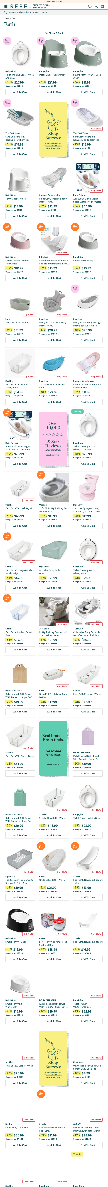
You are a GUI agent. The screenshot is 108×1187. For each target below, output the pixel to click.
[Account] (96, 6)
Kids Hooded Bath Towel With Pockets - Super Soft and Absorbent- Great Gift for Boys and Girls (19, 696)
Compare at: (14, 86)
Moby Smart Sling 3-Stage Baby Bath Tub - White (87, 324)
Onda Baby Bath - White (52, 879)
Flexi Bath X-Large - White (87, 694)
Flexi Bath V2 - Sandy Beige (19, 756)
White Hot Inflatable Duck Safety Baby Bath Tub (87, 1067)
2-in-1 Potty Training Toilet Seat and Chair (53, 943)
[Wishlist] (90, 6)
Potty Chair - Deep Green (52, 74)
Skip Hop (43, 319)
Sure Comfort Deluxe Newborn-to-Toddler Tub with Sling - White (86, 138)
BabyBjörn (10, 71)
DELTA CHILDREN (13, 690)
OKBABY (77, 1124)
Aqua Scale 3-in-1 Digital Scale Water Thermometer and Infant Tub (19, 448)
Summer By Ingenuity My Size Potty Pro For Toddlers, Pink (87, 510)
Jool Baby (44, 628)
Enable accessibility (54, 1)
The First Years (12, 133)
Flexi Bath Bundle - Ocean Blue (18, 634)
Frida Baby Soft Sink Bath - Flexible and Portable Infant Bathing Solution (53, 262)
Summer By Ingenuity (49, 195)
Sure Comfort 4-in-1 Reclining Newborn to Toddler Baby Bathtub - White (17, 138)
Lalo (7, 319)
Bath (14, 18)
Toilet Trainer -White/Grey (86, 817)
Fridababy (44, 257)
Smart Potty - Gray (83, 260)
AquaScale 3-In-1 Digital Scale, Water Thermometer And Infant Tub (87, 200)
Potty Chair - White (15, 198)
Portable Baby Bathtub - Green (52, 572)
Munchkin (78, 1062)
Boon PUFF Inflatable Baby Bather (53, 695)
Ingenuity (77, 505)
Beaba (42, 876)
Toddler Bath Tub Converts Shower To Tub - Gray (19, 881)
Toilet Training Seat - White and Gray (19, 76)
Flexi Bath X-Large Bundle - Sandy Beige (19, 572)
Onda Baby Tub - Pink (16, 1127)
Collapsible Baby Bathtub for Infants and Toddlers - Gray (86, 634)
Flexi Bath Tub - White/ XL (19, 508)
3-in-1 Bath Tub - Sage (16, 322)
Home (6, 18)
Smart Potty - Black (15, 941)
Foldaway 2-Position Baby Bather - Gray (53, 200)
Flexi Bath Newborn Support (88, 941)
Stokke (9, 381)
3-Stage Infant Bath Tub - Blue (52, 386)
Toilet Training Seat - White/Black (84, 572)
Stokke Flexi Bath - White (52, 817)
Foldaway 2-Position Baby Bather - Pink (87, 386)
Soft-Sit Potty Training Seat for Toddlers (54, 510)
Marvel (42, 938)
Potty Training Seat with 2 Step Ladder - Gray (53, 634)
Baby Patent (79, 195)
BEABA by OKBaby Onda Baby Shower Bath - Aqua (86, 1129)
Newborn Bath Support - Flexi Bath (52, 1129)
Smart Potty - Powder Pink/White (17, 262)
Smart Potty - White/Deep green (87, 76)
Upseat (43, 505)
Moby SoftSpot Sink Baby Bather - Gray (52, 324)
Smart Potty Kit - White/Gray (14, 1005)
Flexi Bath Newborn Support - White (88, 881)
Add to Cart (20, 92)
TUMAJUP (78, 628)
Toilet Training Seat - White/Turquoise (84, 448)
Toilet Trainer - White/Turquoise (82, 1005)
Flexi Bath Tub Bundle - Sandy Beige (17, 386)
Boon (41, 690)
